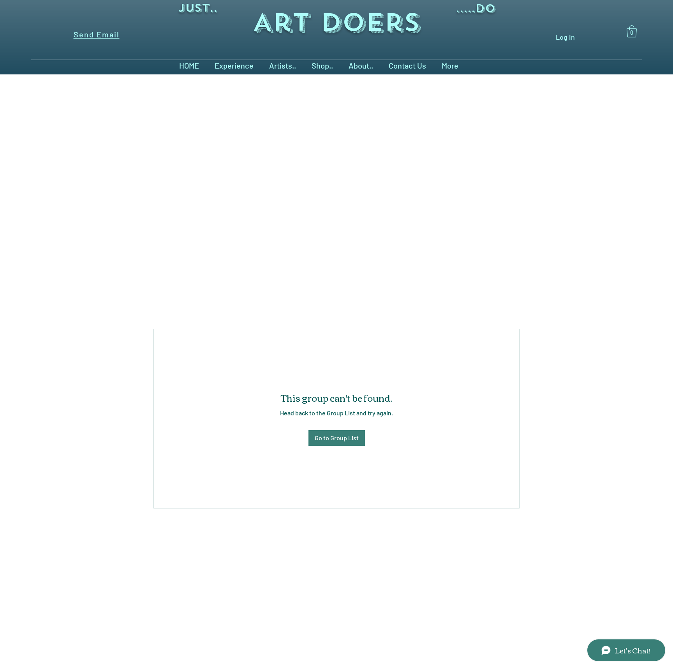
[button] (632, 31)
